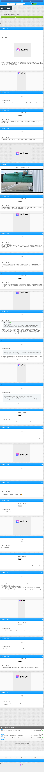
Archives (10, 757)
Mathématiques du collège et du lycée (8, 14)
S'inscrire (32, 1)
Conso (14, 757)
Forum (4, 12)
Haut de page (36, 757)
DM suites (13, 723)
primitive (2, 729)
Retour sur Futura (10, 1)
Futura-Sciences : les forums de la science (15, 12)
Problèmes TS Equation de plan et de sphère (24, 723)
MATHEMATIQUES (27, 12)
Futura (6, 757)
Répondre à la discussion (21, 17)
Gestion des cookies (19, 757)
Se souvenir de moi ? (28, 3)
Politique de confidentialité (28, 757)
